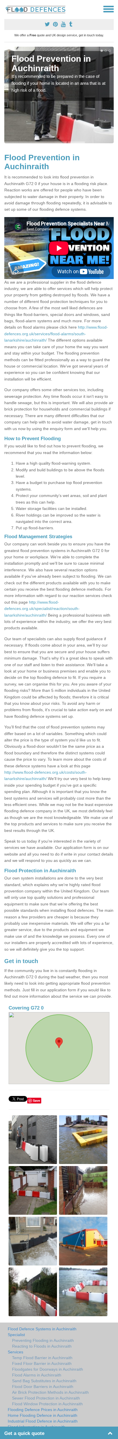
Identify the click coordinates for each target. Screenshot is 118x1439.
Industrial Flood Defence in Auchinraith (43, 1421)
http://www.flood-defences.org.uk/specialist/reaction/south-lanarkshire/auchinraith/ (42, 608)
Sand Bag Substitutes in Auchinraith (44, 1380)
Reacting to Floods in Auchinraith (42, 1346)
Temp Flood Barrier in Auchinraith (42, 1357)
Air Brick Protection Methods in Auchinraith (50, 1392)
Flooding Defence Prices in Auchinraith (43, 1409)
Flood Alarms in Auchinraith (36, 1375)
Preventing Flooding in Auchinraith (43, 1340)
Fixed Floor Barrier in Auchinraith (42, 1363)
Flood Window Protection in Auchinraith (47, 1404)
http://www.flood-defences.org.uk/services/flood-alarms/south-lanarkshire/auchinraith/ (56, 333)
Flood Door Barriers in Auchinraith (42, 1386)
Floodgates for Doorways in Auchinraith (47, 1369)
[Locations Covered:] (7, 9)
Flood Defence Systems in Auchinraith (42, 1329)
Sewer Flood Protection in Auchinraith (46, 1398)
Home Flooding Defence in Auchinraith (42, 1415)
